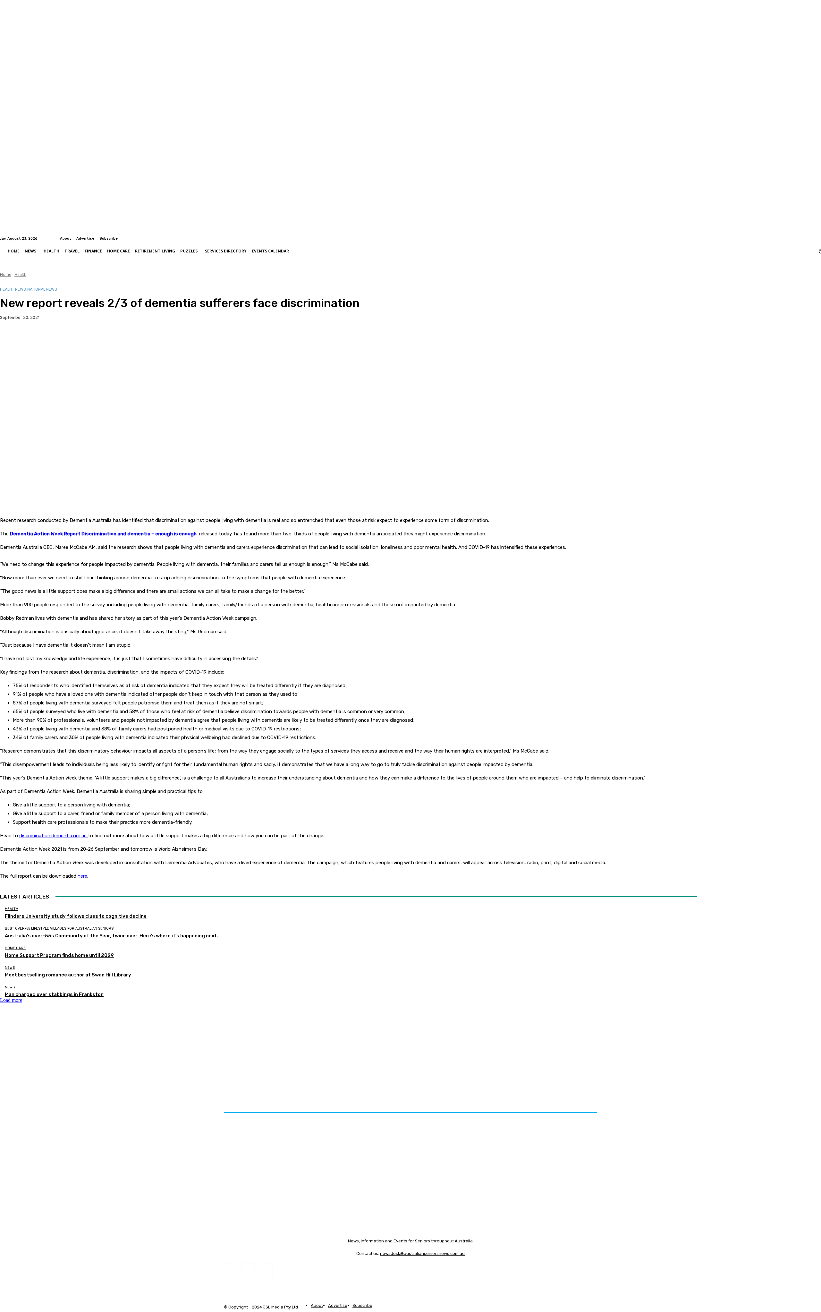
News (20, 289)
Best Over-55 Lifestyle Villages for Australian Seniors (59, 928)
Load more (11, 1000)
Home (5, 274)
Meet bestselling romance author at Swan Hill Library (68, 975)
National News (42, 289)
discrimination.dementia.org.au (53, 836)
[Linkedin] (817, 238)
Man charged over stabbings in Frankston (54, 994)
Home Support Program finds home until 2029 (59, 955)
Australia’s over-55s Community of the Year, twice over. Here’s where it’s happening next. (111, 936)
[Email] (79, 337)
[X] (33, 337)
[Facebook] (809, 238)
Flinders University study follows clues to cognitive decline (76, 916)
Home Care (15, 948)
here (82, 876)
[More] (126, 338)
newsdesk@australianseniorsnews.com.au (422, 1253)
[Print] (103, 337)
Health (20, 274)
